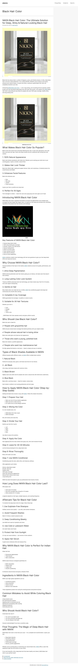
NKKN (46, 89)
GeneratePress (45, 665)
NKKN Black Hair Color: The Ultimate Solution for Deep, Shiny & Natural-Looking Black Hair (25, 21)
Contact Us (65, 3)
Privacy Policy (58, 3)
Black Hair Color (7, 657)
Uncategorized (7, 656)
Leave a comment (7, 658)
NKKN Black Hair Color (18, 657)
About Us (72, 3)
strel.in (5, 3)
